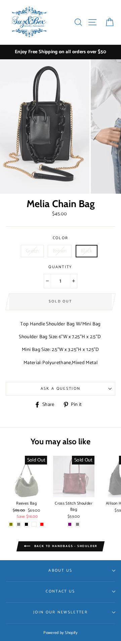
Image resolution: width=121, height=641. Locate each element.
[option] (60, 52)
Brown (60, 251)
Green (32, 251)
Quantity (60, 267)
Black (86, 251)
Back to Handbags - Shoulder (65, 546)
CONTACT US (60, 591)
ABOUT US (60, 570)
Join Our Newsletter (60, 612)
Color (61, 238)
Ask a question (60, 388)
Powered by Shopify (60, 633)
